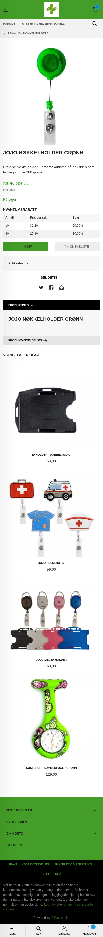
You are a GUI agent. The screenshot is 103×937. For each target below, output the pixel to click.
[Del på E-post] (62, 288)
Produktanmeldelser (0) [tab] (27, 340)
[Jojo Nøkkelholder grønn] (51, 96)
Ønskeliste (79, 246)
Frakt (13, 864)
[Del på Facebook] (52, 288)
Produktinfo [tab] (18, 305)
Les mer (50, 904)
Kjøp (28, 246)
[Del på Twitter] (41, 288)
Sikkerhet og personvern (74, 864)
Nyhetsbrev (51, 874)
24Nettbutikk (61, 918)
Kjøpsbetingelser (36, 864)
